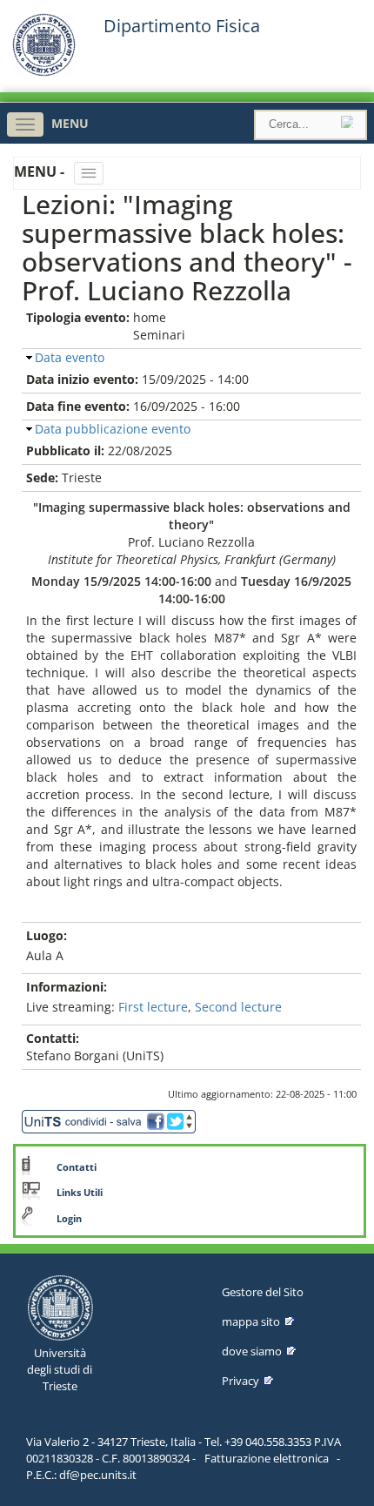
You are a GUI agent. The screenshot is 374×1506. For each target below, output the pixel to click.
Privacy (240, 1380)
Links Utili (80, 1193)
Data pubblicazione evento (112, 428)
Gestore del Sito (263, 1292)
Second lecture (238, 1006)
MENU (70, 123)
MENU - (41, 171)
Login (69, 1219)
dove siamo (252, 1351)
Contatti (77, 1167)
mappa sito (251, 1321)
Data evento (69, 357)
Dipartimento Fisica (182, 26)
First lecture (153, 1006)
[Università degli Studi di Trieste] (44, 72)
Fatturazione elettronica (266, 1458)
